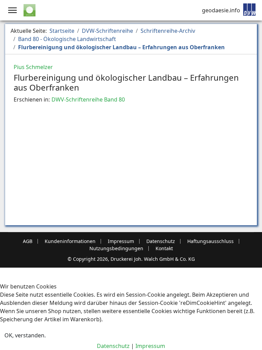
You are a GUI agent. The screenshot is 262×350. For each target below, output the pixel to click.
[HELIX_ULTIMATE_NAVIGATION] (12, 10)
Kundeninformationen (70, 241)
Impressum (121, 241)
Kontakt (164, 248)
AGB (27, 241)
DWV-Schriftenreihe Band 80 (88, 99)
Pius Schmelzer (33, 67)
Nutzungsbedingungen (116, 248)
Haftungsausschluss (210, 241)
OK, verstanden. (25, 335)
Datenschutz (160, 241)
